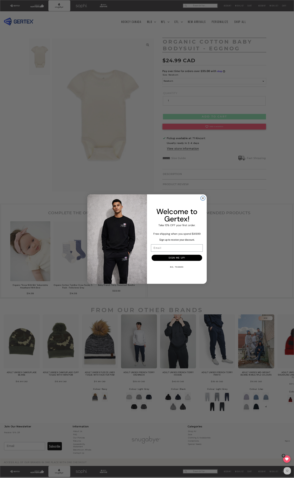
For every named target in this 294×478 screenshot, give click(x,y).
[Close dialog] (203, 198)
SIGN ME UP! (177, 257)
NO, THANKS (177, 267)
